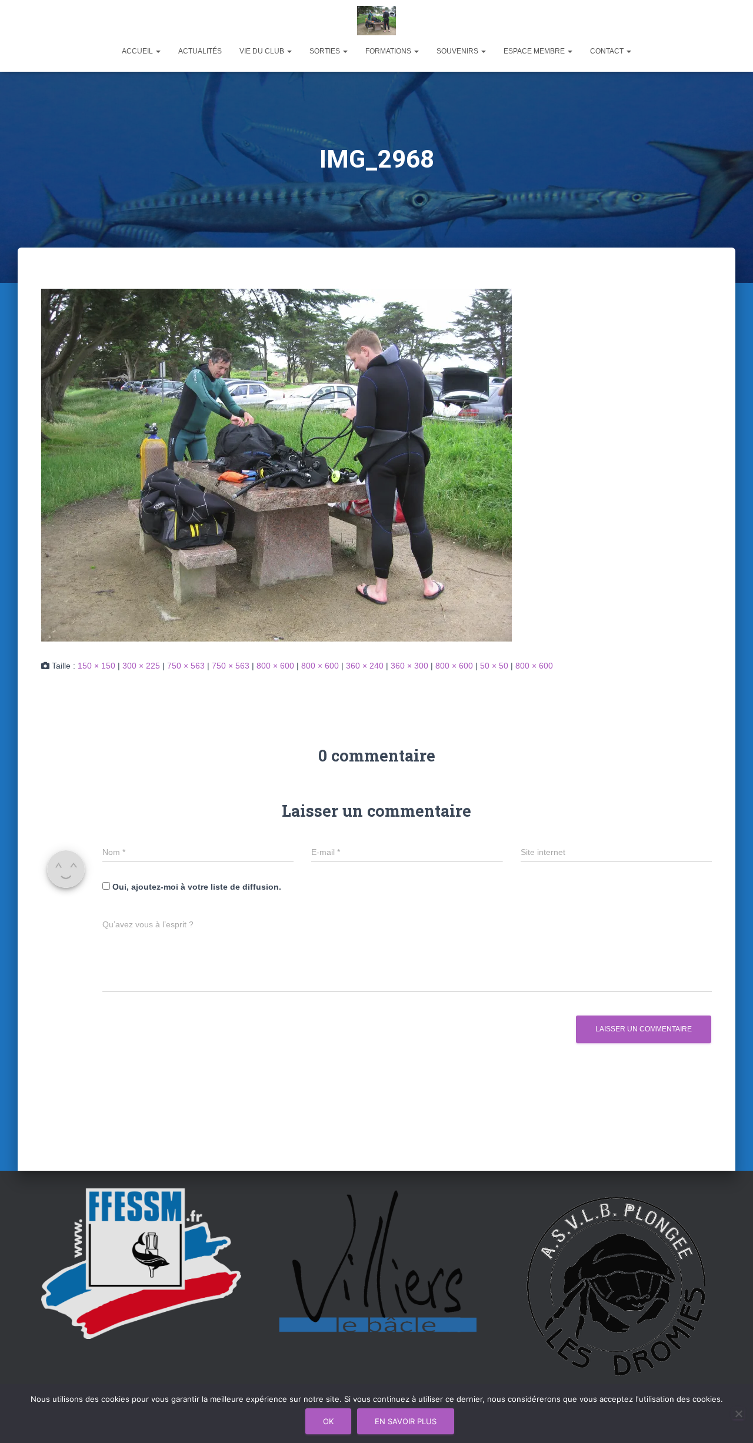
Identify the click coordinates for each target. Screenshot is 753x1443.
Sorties (325, 51)
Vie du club (262, 51)
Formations (389, 51)
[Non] (738, 1413)
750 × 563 (186, 665)
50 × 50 (494, 665)
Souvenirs (458, 51)
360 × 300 (409, 665)
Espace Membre (535, 51)
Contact (607, 51)
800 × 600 (275, 665)
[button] (158, 51)
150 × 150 (96, 665)
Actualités (200, 51)
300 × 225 (141, 665)
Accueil (138, 51)
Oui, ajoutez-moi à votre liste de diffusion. (195, 886)
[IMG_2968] (276, 464)
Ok (328, 1421)
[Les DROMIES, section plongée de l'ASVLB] (376, 20)
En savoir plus (406, 1421)
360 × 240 (365, 665)
